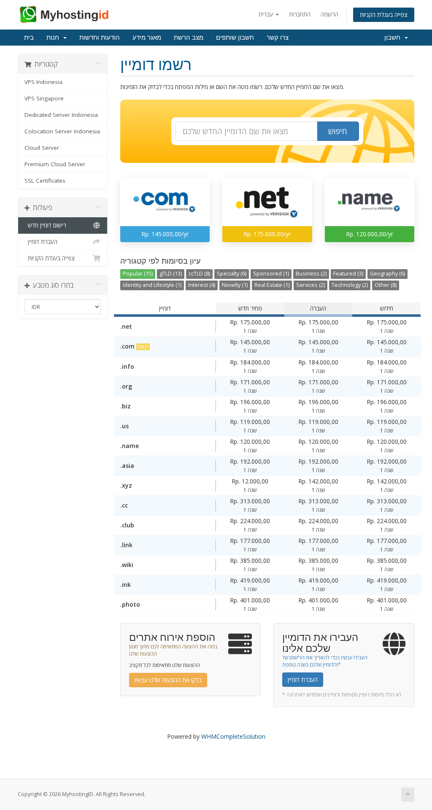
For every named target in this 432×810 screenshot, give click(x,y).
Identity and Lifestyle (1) (152, 285)
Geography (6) (387, 273)
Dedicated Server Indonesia (61, 115)
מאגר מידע (146, 37)
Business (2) (311, 273)
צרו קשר (278, 37)
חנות (54, 37)
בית (29, 37)
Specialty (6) (231, 273)
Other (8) (386, 285)
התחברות (299, 14)
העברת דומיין (40, 242)
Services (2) (310, 285)
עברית (267, 14)
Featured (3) (348, 273)
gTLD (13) (170, 273)
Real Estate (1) (271, 285)
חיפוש (337, 131)
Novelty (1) (235, 285)
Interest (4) (201, 285)
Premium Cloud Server (54, 164)
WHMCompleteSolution (233, 736)
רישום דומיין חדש (45, 225)
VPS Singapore (44, 98)
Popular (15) (138, 273)
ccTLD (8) (199, 273)
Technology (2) (350, 285)
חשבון (394, 37)
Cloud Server (41, 147)
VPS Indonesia (43, 82)
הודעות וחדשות (99, 37)
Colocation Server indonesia (62, 131)
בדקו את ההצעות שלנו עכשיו (168, 680)
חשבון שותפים (235, 37)
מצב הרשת (188, 37)
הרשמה (329, 14)
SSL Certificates (44, 180)
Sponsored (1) (271, 273)
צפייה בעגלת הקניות (384, 15)
